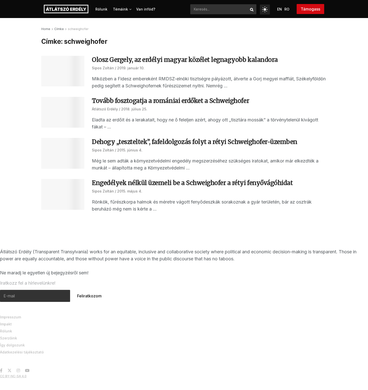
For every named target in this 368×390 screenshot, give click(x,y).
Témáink (120, 9)
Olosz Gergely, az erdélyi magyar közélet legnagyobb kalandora (185, 60)
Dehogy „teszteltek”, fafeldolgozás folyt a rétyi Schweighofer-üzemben (194, 142)
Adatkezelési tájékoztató (22, 352)
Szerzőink (8, 338)
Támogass (310, 9)
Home (45, 29)
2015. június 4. (129, 150)
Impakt (6, 324)
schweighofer (78, 29)
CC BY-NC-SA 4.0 (13, 376)
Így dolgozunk (12, 345)
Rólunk (101, 9)
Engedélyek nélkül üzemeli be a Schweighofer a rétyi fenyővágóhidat (192, 183)
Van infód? (145, 9)
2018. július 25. (134, 109)
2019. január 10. (130, 68)
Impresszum (10, 317)
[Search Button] (252, 9)
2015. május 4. (129, 191)
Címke (59, 29)
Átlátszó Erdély (105, 109)
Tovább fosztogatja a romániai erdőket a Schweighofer (170, 101)
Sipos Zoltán (103, 68)
